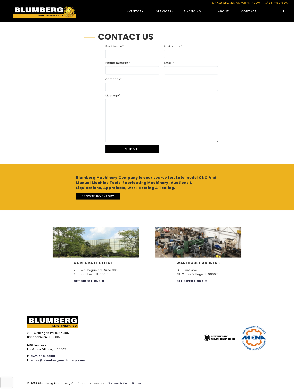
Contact (249, 11)
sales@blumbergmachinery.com (237, 2)
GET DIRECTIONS (87, 281)
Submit (132, 149)
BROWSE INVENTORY (98, 196)
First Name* (114, 46)
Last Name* (173, 46)
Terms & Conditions (125, 383)
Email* (169, 63)
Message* (113, 95)
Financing (192, 11)
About (223, 11)
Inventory (135, 11)
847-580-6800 (278, 2)
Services (163, 11)
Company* (113, 79)
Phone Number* (117, 63)
